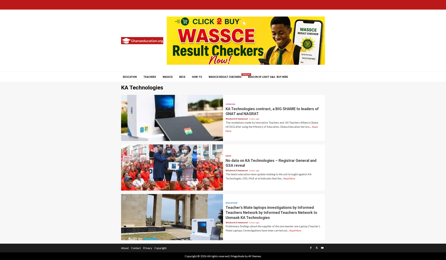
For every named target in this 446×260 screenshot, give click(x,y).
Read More (289, 178)
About (125, 248)
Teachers (149, 77)
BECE (182, 77)
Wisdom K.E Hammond (237, 118)
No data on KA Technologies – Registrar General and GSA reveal (172, 167)
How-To (197, 77)
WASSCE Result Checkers (225, 76)
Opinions (230, 104)
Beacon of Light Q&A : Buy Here (268, 77)
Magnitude (237, 256)
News (228, 156)
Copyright (160, 248)
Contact (136, 248)
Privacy (147, 248)
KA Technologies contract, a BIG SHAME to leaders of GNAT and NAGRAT (172, 118)
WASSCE (168, 77)
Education (130, 77)
